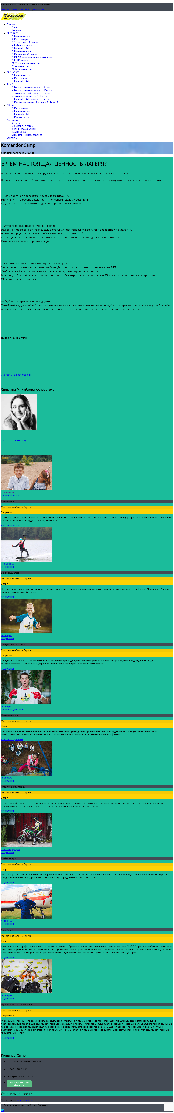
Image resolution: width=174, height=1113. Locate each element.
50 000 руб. (6, 635)
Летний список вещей (24, 128)
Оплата (16, 122)
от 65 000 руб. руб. (10, 849)
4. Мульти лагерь (21, 116)
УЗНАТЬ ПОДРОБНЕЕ (12, 709)
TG (2, 1110)
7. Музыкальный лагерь (24, 54)
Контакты (12, 137)
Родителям (12, 119)
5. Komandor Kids (21, 48)
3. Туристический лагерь (25, 42)
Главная (11, 24)
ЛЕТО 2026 (12, 33)
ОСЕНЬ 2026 (13, 72)
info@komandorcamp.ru (10, 10)
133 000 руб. (7, 921)
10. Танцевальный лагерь (26, 63)
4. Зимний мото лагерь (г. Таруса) (30, 95)
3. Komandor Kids (21, 81)
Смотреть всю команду (13, 440)
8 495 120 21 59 (26, 10)
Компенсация (19, 131)
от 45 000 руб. (8, 492)
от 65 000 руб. (8, 563)
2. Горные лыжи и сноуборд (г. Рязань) (32, 90)
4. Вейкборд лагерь (22, 45)
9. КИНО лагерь (20, 60)
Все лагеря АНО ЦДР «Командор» (19, 1083)
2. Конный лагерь (21, 110)
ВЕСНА (10, 104)
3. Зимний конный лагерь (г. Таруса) (31, 93)
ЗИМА (10, 84)
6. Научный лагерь (22, 51)
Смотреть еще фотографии (16, 374)
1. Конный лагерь (21, 36)
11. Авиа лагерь (20, 66)
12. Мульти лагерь (22, 69)
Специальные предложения (27, 134)
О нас (15, 27)
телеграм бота (25, 1100)
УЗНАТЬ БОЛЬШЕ (10, 495)
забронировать (39, 10)
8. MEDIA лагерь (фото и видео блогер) (32, 57)
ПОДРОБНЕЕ (7, 566)
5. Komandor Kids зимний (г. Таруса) (30, 98)
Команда (16, 30)
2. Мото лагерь (20, 39)
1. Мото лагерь (20, 107)
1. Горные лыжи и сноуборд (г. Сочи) (31, 87)
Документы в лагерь (23, 125)
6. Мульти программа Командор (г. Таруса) (35, 101)
